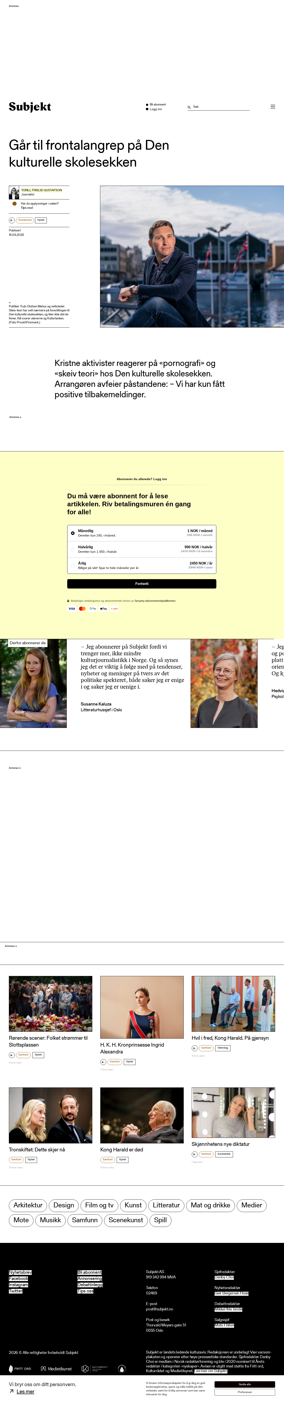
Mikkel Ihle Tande (228, 1310)
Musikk (50, 1220)
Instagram (18, 1285)
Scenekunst (25, 220)
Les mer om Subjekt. (210, 1371)
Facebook (18, 1278)
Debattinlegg (90, 1285)
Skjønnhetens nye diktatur (221, 1144)
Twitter (15, 1291)
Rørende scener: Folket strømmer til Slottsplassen (48, 1042)
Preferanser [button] (245, 1392)
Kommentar (224, 1154)
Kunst (133, 1205)
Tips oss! (27, 208)
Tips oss (85, 1291)
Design (63, 1205)
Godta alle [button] (245, 1384)
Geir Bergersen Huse (231, 1294)
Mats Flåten (224, 1326)
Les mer (25, 1392)
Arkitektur (28, 1205)
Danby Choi (224, 1278)
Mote (21, 1220)
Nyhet (40, 220)
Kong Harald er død (121, 1150)
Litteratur (166, 1205)
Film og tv (99, 1205)
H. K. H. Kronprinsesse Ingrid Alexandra (132, 1049)
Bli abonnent (89, 1272)
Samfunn (23, 1054)
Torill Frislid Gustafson (41, 190)
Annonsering (89, 1278)
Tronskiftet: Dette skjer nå (37, 1150)
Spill (160, 1220)
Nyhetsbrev (20, 1272)
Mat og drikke (210, 1205)
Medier (251, 1205)
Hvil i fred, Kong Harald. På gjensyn (230, 1038)
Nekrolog (223, 1048)
